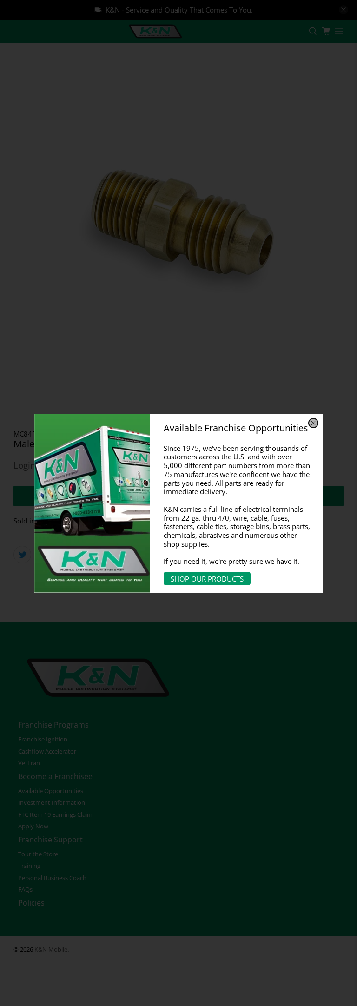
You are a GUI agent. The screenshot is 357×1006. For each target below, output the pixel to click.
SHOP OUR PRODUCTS (207, 578)
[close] (313, 423)
